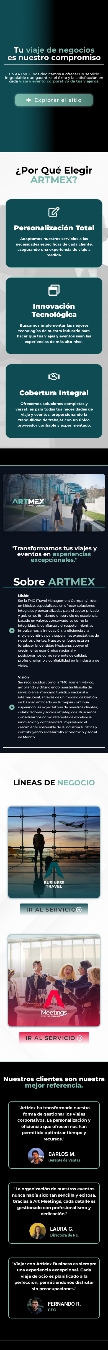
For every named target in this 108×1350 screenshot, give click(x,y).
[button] (54, 910)
